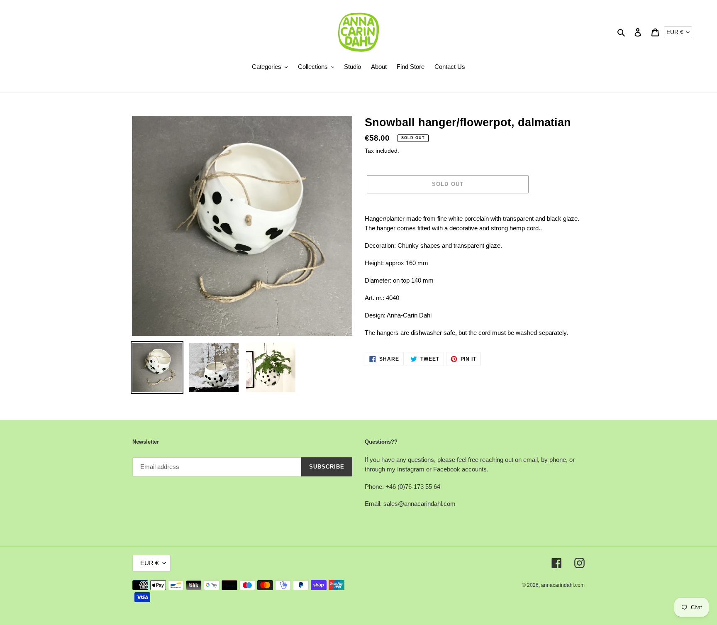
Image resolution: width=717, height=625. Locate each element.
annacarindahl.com (563, 585)
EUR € (674, 32)
